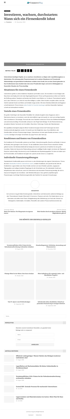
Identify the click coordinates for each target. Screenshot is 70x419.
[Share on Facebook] (22, 70)
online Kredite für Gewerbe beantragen (34, 105)
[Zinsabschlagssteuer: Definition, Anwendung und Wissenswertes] (51, 233)
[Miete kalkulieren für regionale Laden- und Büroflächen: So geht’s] (51, 261)
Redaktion (9, 22)
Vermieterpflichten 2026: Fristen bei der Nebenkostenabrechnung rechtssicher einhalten (19, 246)
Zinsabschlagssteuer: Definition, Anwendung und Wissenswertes (51, 246)
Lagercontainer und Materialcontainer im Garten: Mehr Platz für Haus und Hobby (39, 398)
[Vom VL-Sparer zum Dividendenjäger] (19, 290)
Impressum (30, 415)
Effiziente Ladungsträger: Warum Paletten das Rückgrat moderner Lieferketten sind (38, 357)
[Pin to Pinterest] (28, 70)
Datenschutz (39, 415)
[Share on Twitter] (25, 70)
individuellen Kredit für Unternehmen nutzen (21, 163)
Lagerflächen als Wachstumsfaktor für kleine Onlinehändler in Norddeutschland (37, 367)
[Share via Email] (31, 70)
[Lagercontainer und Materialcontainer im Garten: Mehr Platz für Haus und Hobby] (9, 399)
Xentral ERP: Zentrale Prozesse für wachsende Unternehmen (36, 386)
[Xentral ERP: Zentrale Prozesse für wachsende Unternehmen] (9, 389)
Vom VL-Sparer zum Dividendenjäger (19, 302)
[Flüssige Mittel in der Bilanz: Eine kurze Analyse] (19, 261)
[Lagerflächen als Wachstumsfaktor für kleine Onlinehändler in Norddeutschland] (9, 368)
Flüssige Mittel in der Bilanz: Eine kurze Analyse (19, 273)
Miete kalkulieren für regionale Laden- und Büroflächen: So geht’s (51, 274)
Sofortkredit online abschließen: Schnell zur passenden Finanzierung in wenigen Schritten (51, 302)
